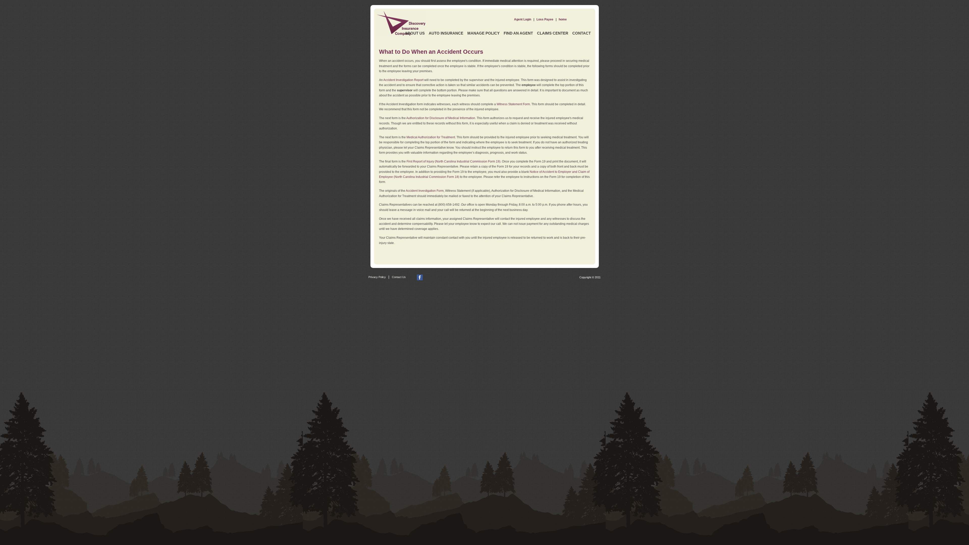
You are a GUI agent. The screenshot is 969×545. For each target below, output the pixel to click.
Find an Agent (518, 33)
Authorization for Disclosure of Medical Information (440, 118)
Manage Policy (483, 33)
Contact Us (399, 277)
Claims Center (552, 33)
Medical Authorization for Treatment (431, 137)
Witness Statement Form (513, 104)
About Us (415, 33)
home (563, 19)
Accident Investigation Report (403, 80)
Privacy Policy (377, 277)
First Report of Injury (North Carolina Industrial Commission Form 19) (453, 161)
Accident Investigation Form (425, 191)
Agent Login (522, 19)
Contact (581, 33)
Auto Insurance (446, 33)
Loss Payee (544, 19)
